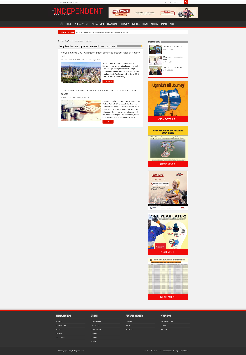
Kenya (94, 60)
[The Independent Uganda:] (77, 11)
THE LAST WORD (81, 24)
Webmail (164, 329)
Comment (94, 333)
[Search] (186, 2)
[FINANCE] (168, 279)
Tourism (59, 321)
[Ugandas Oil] (168, 101)
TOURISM (154, 24)
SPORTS (164, 24)
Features (129, 321)
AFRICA (81, 60)
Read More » (108, 81)
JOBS (172, 24)
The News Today (167, 321)
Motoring (129, 329)
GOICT (185, 351)
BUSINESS (136, 24)
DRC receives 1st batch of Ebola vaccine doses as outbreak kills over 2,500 (102, 32)
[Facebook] (168, 2)
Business (88, 60)
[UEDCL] (168, 234)
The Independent (166, 351)
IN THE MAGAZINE (97, 24)
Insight (93, 341)
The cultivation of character (173, 46)
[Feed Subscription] (142, 46)
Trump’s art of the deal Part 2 (173, 67)
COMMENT (125, 24)
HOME (61, 23)
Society (128, 325)
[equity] (168, 190)
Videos (58, 329)
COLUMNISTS (112, 24)
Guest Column (96, 329)
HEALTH (145, 24)
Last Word (95, 325)
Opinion (94, 337)
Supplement (60, 337)
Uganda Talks (96, 321)
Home (60, 41)
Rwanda (59, 333)
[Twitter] (170, 2)
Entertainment (61, 325)
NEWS (68, 24)
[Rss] (166, 2)
